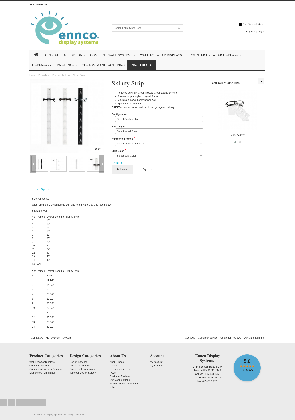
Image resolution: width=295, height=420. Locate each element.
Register (250, 31)
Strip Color (118, 151)
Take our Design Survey (83, 372)
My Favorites (53, 337)
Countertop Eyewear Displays (46, 369)
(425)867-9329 (210, 381)
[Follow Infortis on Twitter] (4, 402)
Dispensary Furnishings (42, 372)
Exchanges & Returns (121, 369)
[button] (235, 142)
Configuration (119, 114)
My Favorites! (157, 365)
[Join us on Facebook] (12, 402)
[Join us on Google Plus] (19, 402)
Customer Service (208, 337)
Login (261, 31)
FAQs (113, 372)
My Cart (66, 337)
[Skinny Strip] (67, 80)
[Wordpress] (35, 402)
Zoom (98, 148)
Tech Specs (41, 189)
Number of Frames (122, 138)
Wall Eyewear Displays (42, 362)
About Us (190, 337)
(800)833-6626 (212, 377)
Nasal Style (118, 126)
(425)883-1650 (212, 374)
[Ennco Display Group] (65, 28)
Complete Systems (40, 365)
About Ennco (117, 362)
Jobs (112, 387)
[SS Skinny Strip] (40, 163)
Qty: (145, 169)
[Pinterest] (42, 402)
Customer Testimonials (82, 369)
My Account (156, 362)
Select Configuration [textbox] (128, 119)
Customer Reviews (230, 337)
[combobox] (159, 119)
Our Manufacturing (254, 337)
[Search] (179, 28)
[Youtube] (27, 402)
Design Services (78, 362)
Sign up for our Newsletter (124, 383)
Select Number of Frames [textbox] (131, 143)
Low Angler (238, 134)
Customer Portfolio (80, 365)
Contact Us (37, 337)
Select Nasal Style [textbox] (127, 131)
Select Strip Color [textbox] (126, 155)
